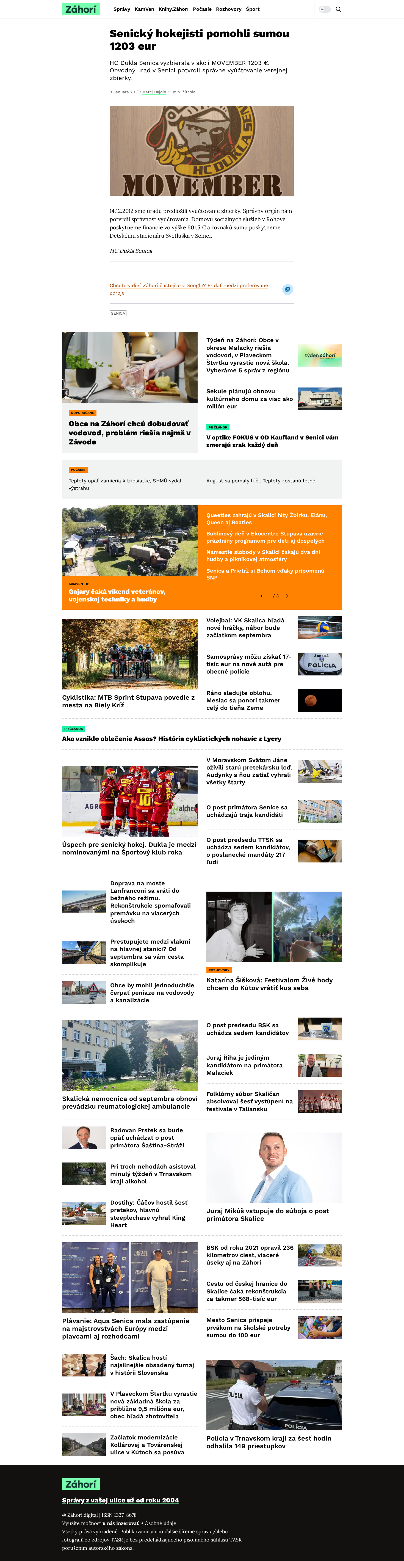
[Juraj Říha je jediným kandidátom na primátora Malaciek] (320, 1065)
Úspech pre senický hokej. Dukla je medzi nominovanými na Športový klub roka (129, 848)
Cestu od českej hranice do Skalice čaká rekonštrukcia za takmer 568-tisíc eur (246, 1291)
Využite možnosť (101, 1523)
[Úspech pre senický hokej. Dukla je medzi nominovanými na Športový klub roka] (130, 801)
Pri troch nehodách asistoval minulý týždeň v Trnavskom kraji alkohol (153, 1174)
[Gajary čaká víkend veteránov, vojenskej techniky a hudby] (130, 540)
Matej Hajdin (154, 92)
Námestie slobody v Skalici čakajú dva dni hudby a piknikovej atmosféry (263, 555)
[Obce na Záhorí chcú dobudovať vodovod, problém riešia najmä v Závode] (130, 367)
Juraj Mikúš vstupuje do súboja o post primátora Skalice (267, 1214)
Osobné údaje (160, 1523)
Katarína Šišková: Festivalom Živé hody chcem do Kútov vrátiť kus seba (269, 984)
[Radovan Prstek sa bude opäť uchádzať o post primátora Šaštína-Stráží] (84, 1137)
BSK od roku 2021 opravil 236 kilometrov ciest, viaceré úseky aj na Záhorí (250, 1255)
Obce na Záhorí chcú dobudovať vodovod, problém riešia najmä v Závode (130, 432)
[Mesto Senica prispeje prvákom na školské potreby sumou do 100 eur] (320, 1327)
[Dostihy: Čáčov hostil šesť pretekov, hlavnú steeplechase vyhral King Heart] (84, 1213)
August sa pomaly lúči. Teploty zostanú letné (260, 480)
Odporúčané (82, 413)
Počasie (202, 9)
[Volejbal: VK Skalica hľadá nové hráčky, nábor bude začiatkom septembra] (320, 627)
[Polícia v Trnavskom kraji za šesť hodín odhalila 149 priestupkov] (274, 1395)
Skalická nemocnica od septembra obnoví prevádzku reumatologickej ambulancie (130, 1102)
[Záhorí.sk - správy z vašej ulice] (81, 9)
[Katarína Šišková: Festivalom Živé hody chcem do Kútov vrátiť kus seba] (274, 927)
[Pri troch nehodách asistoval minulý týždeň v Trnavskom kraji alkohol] (84, 1173)
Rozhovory (229, 9)
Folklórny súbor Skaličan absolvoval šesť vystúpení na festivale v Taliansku (249, 1101)
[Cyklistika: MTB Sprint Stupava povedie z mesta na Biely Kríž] (130, 654)
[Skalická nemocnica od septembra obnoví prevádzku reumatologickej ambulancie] (130, 1055)
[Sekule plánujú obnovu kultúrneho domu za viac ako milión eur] (320, 398)
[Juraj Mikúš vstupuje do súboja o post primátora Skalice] (274, 1168)
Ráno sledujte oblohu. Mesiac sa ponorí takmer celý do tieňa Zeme (243, 700)
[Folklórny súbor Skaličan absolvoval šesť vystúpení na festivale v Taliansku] (320, 1101)
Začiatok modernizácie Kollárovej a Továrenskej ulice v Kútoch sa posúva (147, 1445)
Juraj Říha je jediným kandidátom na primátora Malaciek (244, 1065)
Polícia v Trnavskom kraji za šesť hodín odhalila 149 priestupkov (268, 1442)
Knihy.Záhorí (174, 9)
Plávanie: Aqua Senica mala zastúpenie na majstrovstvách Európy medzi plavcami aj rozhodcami (125, 1328)
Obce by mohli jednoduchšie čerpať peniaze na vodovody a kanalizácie (152, 993)
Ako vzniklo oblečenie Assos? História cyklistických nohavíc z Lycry (171, 739)
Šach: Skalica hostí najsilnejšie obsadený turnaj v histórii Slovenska (152, 1365)
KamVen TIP (79, 584)
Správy (122, 9)
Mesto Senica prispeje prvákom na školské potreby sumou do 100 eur (248, 1328)
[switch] (325, 9)
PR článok (218, 427)
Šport (253, 9)
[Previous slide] (262, 596)
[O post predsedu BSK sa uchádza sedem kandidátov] (320, 1029)
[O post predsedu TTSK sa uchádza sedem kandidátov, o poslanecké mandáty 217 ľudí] (320, 851)
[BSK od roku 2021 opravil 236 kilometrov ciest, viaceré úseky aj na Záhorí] (320, 1255)
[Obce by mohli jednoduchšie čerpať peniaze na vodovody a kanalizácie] (84, 992)
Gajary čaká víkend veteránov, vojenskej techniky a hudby (117, 595)
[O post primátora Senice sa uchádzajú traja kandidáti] (320, 811)
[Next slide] (286, 596)
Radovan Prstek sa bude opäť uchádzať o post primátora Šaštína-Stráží (147, 1138)
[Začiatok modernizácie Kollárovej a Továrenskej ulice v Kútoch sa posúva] (84, 1444)
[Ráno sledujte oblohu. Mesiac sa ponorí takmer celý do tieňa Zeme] (320, 700)
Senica (118, 313)
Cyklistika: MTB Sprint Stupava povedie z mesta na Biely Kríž (128, 701)
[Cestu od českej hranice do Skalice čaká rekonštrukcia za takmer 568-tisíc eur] (320, 1291)
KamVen (144, 9)
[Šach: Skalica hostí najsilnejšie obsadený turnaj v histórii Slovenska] (84, 1365)
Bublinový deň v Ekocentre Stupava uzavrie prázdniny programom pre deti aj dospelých (265, 537)
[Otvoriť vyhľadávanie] (338, 9)
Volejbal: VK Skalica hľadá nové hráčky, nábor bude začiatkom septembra (245, 628)
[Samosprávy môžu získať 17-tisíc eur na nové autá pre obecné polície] (320, 664)
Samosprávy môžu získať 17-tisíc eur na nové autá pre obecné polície (249, 664)
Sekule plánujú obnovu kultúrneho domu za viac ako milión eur (249, 399)
